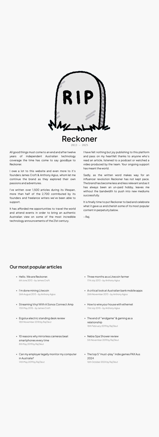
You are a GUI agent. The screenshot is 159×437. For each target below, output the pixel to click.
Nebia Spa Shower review (102, 336)
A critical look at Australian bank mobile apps (115, 290)
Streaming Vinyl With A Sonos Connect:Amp (46, 304)
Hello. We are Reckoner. (33, 276)
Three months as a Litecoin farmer (108, 276)
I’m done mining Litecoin (34, 290)
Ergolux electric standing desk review (42, 318)
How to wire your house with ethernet (110, 304)
